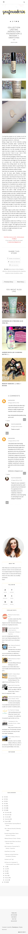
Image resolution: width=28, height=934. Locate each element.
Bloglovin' (5, 598)
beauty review (15, 269)
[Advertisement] (11, 779)
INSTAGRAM (20, 237)
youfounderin (16, 424)
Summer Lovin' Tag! (9, 859)
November (7, 814)
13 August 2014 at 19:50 (13, 440)
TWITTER (6, 237)
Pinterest (12, 592)
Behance (12, 604)
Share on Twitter (15, 261)
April (6, 873)
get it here (22, 220)
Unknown (11, 400)
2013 (5, 882)
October (7, 816)
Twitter (5, 592)
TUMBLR (14, 238)
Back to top (21, 932)
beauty (10, 269)
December (7, 812)
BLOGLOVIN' (12, 237)
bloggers (21, 269)
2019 (5, 799)
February (7, 877)
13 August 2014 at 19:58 (16, 480)
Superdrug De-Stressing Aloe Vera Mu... (12, 322)
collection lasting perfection (13, 271)
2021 (5, 796)
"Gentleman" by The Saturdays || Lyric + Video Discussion (14, 723)
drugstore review (9, 273)
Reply (24, 419)
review (21, 273)
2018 (5, 801)
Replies (8, 420)
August (6, 821)
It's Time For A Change (13, 710)
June (6, 868)
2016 (5, 805)
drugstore (23, 271)
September (7, 819)
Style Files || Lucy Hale (10, 851)
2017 (5, 803)
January (7, 880)
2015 (5, 808)
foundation (16, 273)
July (6, 866)
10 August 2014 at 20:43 (16, 426)
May (6, 871)
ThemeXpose (15, 927)
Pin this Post (14, 265)
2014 (5, 810)
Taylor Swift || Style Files (14, 685)
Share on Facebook (14, 258)
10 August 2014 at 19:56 (13, 402)
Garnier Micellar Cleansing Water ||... (12, 353)
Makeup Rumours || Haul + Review (11, 384)
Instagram (5, 604)
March (6, 875)
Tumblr (11, 598)
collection (4, 271)
